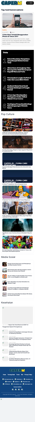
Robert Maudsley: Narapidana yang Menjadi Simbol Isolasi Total (18, 61)
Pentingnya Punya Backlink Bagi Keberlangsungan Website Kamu (19, 106)
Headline (4, 30)
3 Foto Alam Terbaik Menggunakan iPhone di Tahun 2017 (15, 35)
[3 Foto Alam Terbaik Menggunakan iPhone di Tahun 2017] (17, 20)
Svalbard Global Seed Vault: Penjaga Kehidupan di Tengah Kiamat (18, 88)
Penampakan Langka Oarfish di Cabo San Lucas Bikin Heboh (19, 79)
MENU (31, 3)
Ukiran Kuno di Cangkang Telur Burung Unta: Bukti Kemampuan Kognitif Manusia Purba (19, 70)
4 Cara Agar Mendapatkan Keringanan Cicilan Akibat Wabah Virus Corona (17, 97)
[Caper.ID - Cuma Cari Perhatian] (17, 370)
